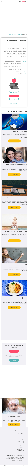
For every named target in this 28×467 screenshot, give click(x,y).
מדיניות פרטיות (21, 450)
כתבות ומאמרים (21, 453)
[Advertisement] (14, 19)
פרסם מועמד (14, 360)
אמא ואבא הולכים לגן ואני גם (14, 416)
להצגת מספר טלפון (14, 92)
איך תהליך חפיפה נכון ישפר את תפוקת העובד (15, 458)
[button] (1, 398)
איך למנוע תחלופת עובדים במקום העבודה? (15, 455)
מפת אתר (22, 442)
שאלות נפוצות (21, 441)
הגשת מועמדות (14, 95)
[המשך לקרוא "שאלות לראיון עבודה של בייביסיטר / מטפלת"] (14, 155)
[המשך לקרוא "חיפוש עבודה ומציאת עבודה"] (14, 121)
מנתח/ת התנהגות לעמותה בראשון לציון (15, 34)
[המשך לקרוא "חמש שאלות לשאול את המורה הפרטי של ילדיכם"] (14, 188)
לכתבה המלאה (14, 141)
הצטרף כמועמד (21, 433)
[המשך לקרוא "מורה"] (14, 255)
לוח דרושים (25, 34)
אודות (23, 439)
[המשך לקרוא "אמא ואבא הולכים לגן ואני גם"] (14, 406)
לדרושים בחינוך (15, 465)
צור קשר (22, 447)
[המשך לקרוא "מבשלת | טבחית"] (14, 288)
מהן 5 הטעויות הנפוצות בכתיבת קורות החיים (15, 457)
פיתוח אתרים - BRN (7, 465)
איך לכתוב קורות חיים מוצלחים (18, 460)
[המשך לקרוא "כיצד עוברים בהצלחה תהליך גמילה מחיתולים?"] (14, 221)
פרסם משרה (14, 351)
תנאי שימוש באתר (20, 449)
